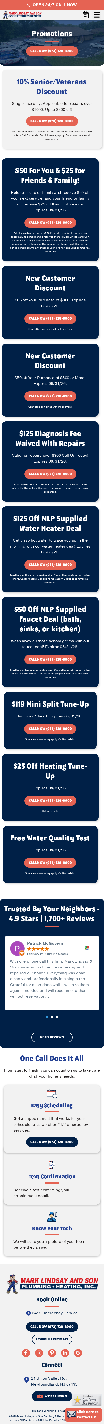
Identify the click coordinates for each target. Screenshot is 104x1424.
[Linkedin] (65, 1353)
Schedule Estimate (52, 1339)
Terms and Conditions (43, 1411)
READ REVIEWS (52, 1037)
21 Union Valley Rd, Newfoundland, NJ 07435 (54, 1381)
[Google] (78, 1353)
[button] (47, 1017)
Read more (61, 996)
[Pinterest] (52, 1353)
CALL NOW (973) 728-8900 (52, 51)
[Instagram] (39, 1353)
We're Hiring (55, 1396)
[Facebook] (25, 1353)
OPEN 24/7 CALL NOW (54, 5)
